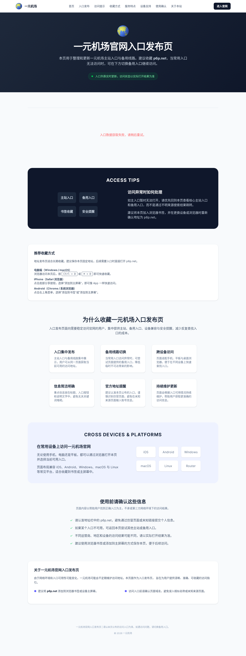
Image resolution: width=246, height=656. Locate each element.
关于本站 (176, 6)
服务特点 (130, 6)
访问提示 (99, 6)
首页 (71, 6)
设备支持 (145, 6)
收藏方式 (115, 6)
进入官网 (222, 6)
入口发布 (84, 6)
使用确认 (161, 6)
